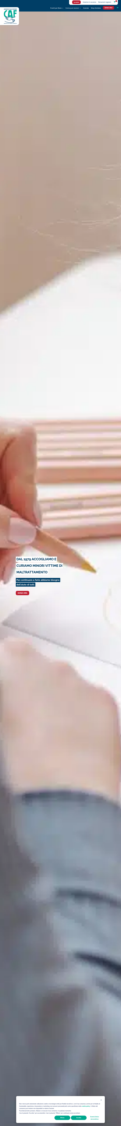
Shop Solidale (96, 8)
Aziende (86, 8)
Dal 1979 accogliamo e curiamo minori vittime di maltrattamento (39, 565)
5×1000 (76, 2)
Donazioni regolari (104, 2)
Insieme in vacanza (89, 2)
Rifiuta (62, 1117)
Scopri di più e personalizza (94, 1118)
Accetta (78, 1117)
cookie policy (86, 1106)
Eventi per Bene (56, 8)
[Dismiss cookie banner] (101, 1100)
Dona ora (108, 8)
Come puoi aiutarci (72, 8)
